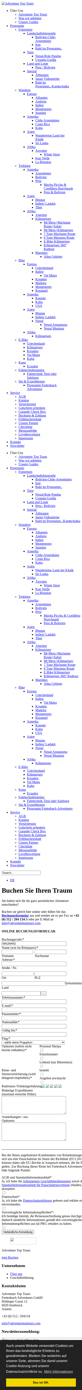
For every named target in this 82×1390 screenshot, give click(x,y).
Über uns (16, 1274)
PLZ (37, 977)
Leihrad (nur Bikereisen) (56, 1062)
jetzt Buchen (10, 1257)
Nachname (42, 956)
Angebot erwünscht (53, 1078)
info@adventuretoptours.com (21, 923)
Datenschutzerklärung (37, 1200)
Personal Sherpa (50, 1046)
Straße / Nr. (9, 968)
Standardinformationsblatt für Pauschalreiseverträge (36, 1185)
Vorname (8, 956)
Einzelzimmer (49, 1054)
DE (12, 880)
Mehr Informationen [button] (58, 1371)
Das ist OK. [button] (41, 1382)
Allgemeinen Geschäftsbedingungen (47, 1181)
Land (5, 987)
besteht (44, 1070)
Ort (4, 977)
